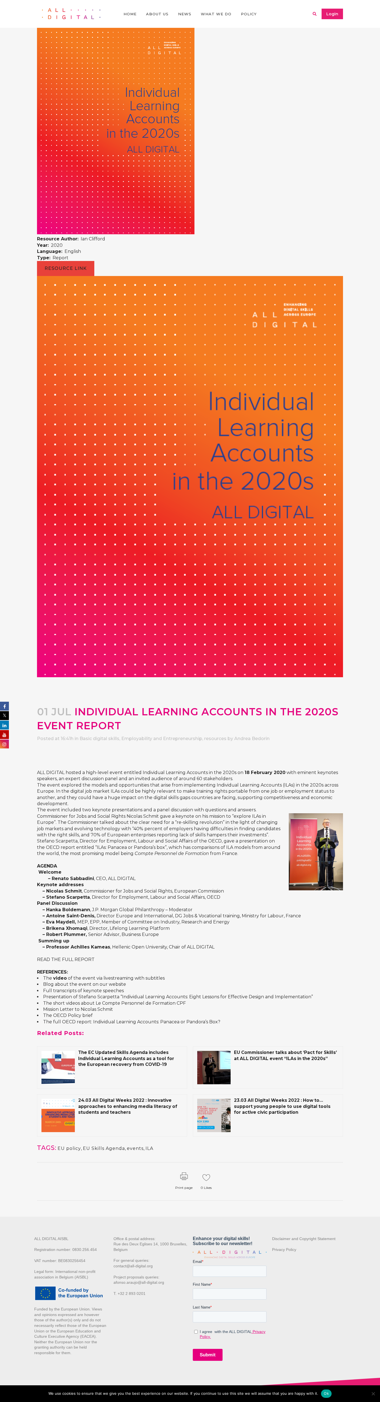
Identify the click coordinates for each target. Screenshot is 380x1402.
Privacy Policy (284, 1249)
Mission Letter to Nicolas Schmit (78, 1009)
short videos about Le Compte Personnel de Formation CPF (119, 1003)
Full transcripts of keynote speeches (83, 990)
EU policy (69, 1148)
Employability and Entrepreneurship (161, 738)
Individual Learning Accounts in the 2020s (189, 772)
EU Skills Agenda (104, 1148)
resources (215, 738)
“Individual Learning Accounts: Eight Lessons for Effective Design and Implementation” (216, 996)
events (135, 1148)
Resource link (66, 268)
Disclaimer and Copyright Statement (303, 1238)
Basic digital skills (99, 738)
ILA (149, 1148)
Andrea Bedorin (252, 738)
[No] (373, 1393)
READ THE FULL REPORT (66, 959)
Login (332, 13)
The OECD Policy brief (68, 1015)
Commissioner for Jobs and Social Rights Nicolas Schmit (98, 816)
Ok (326, 1393)
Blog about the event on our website (84, 984)
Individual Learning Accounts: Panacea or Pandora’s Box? (156, 1021)
